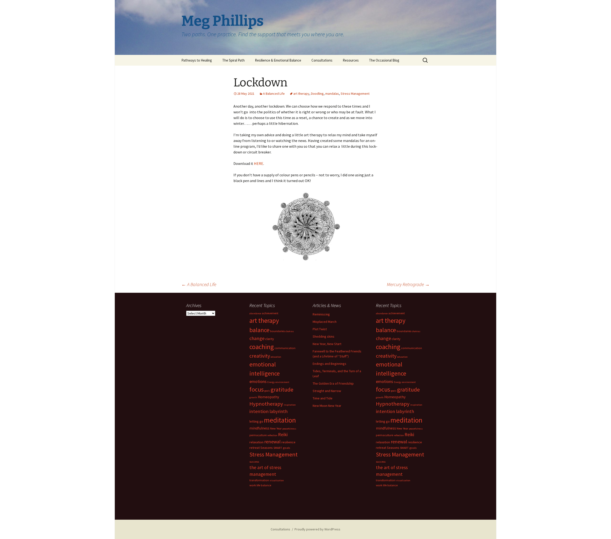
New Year (276, 428)
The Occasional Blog (384, 60)
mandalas (332, 93)
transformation (259, 480)
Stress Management (355, 93)
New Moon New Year (327, 405)
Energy (271, 382)
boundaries (277, 331)
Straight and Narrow (327, 391)
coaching (261, 347)
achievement (270, 313)
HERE (258, 163)
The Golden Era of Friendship (333, 383)
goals (267, 390)
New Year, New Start (327, 344)
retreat (254, 447)
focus (256, 389)
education (276, 356)
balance (259, 330)
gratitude (282, 389)
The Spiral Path (233, 60)
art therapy (301, 93)
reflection (272, 435)
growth (253, 397)
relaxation (256, 442)
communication (284, 348)
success (254, 461)
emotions (258, 381)
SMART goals (282, 448)
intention (259, 411)
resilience (288, 442)
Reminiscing (321, 314)
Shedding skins (323, 336)
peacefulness (289, 428)
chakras (289, 331)
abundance (255, 313)
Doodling (317, 93)
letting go (256, 421)
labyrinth (278, 411)
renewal (272, 442)
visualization (277, 480)
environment (282, 382)
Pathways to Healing (196, 60)
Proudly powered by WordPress (317, 529)
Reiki (283, 434)
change (256, 338)
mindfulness (259, 428)
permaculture (258, 435)
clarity (269, 339)
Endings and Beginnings (329, 363)
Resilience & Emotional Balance (278, 60)
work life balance (260, 485)
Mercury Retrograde (408, 284)
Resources (351, 60)
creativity (259, 355)
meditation (280, 420)
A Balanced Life (274, 93)
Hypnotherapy (266, 403)
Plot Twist (320, 329)
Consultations (321, 60)
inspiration (290, 404)
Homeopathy (268, 397)
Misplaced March (325, 321)
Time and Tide (322, 398)
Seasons (266, 447)
